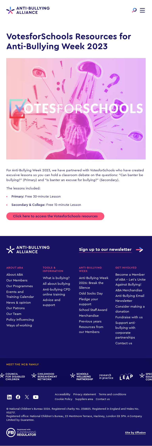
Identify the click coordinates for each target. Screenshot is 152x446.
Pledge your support (88, 301)
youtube (36, 397)
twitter (27, 397)
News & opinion (18, 302)
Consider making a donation (130, 309)
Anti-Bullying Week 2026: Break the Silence (93, 282)
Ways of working (19, 325)
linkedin (9, 397)
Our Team (13, 314)
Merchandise (89, 315)
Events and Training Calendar (20, 294)
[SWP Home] (80, 376)
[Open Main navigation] (142, 10)
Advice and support (51, 302)
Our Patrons (15, 308)
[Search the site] (134, 10)
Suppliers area (84, 399)
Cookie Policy (63, 399)
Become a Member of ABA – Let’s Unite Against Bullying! (130, 279)
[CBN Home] (43, 377)
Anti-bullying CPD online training (56, 292)
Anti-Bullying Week (90, 269)
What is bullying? (56, 278)
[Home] (27, 10)
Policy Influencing (20, 319)
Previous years (90, 321)
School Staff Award (93, 310)
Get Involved (126, 267)
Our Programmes (19, 286)
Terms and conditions (112, 394)
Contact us (123, 343)
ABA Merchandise (128, 290)
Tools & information (53, 269)
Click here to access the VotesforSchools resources (55, 216)
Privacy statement (84, 394)
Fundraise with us (129, 317)
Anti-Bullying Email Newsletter (129, 298)
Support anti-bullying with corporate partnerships (125, 330)
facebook (18, 397)
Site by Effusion (135, 432)
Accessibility (62, 394)
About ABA (14, 267)
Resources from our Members (91, 329)
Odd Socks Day (91, 293)
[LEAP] (125, 376)
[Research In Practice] (105, 377)
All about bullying (56, 283)
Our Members (17, 280)
